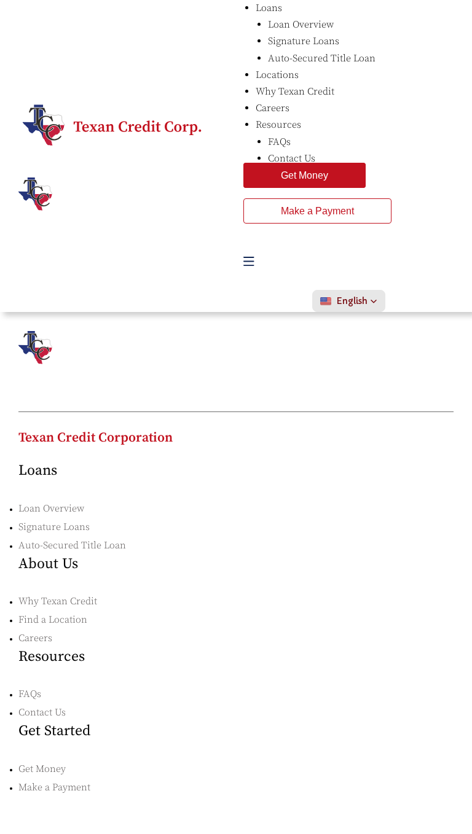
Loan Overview (51, 508)
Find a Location (52, 620)
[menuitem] (269, 8)
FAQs (29, 694)
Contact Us (42, 712)
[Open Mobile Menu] (248, 261)
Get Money (304, 175)
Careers (35, 638)
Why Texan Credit (57, 601)
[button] (348, 300)
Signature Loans (54, 527)
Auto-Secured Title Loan (72, 545)
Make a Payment (317, 211)
